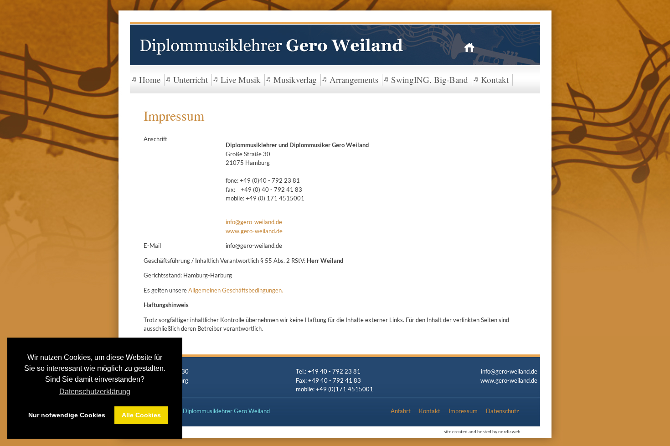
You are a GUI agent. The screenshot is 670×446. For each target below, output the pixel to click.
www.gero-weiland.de (254, 231)
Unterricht (190, 79)
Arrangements (354, 79)
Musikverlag (295, 79)
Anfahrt (401, 411)
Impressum (463, 411)
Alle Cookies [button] (141, 415)
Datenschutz (502, 411)
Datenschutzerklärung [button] (94, 391)
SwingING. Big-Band (429, 79)
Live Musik (241, 79)
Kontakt (495, 79)
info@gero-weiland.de (254, 222)
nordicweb (509, 431)
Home (149, 79)
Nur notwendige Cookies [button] (66, 415)
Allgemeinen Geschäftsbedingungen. (235, 290)
